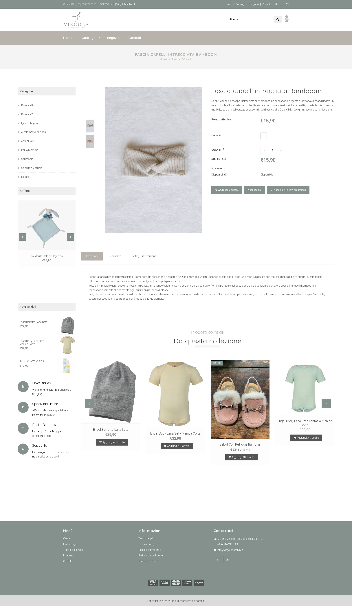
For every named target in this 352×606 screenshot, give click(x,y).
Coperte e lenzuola (31, 168)
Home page (70, 544)
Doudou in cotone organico (46, 256)
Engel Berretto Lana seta (33, 322)
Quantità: (218, 149)
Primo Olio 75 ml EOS (31, 361)
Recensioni (115, 256)
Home (229, 4)
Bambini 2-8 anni (31, 114)
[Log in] (276, 4)
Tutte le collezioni (73, 549)
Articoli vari (27, 141)
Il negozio (253, 4)
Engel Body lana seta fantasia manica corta (304, 423)
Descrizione (92, 256)
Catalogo (240, 4)
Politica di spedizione (150, 555)
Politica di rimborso (149, 549)
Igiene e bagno (29, 123)
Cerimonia (27, 159)
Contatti (266, 4)
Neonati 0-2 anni (181, 59)
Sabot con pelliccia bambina (240, 444)
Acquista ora (254, 190)
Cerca (66, 538)
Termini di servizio (148, 561)
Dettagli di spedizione (144, 256)
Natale (25, 176)
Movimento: (218, 168)
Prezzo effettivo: (221, 119)
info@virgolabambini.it (123, 4)
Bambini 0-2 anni (31, 105)
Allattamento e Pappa (33, 132)
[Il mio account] (282, 4)
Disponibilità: (219, 174)
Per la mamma (29, 150)
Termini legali (145, 538)
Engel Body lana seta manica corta (31, 342)
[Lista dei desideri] (287, 4)
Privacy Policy (146, 544)
